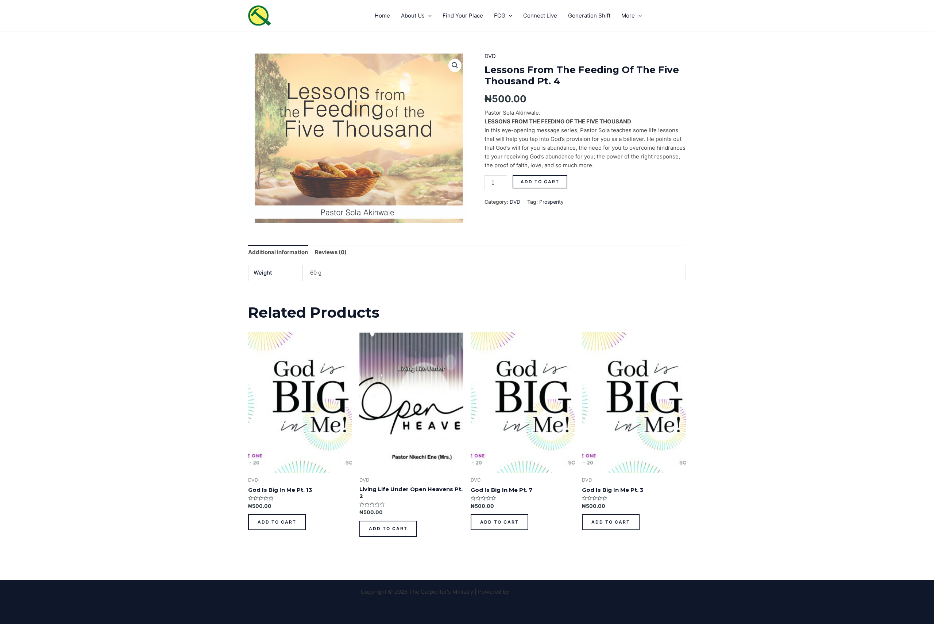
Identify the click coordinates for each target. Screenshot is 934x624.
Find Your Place (463, 15)
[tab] (278, 252)
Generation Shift (589, 15)
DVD (490, 56)
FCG (499, 15)
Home (382, 15)
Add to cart (540, 181)
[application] (428, 15)
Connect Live (540, 15)
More (628, 15)
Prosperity (551, 202)
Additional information (278, 252)
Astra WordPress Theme (542, 591)
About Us (413, 15)
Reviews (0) (331, 252)
